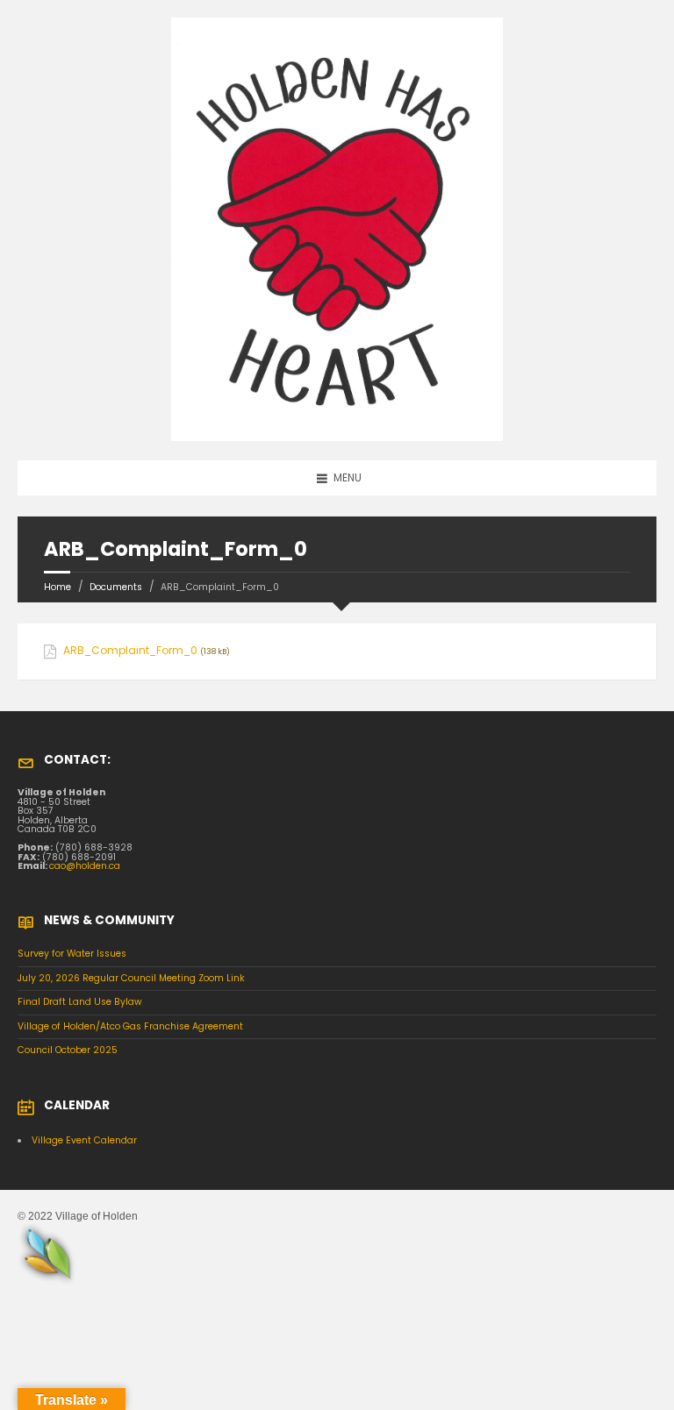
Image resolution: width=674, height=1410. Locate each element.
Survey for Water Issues (72, 953)
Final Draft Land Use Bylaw (80, 1001)
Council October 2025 (68, 1050)
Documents (116, 587)
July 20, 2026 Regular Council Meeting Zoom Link (131, 978)
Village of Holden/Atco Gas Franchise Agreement (130, 1026)
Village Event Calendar (84, 1140)
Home (57, 587)
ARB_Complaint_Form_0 (130, 650)
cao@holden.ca (84, 865)
